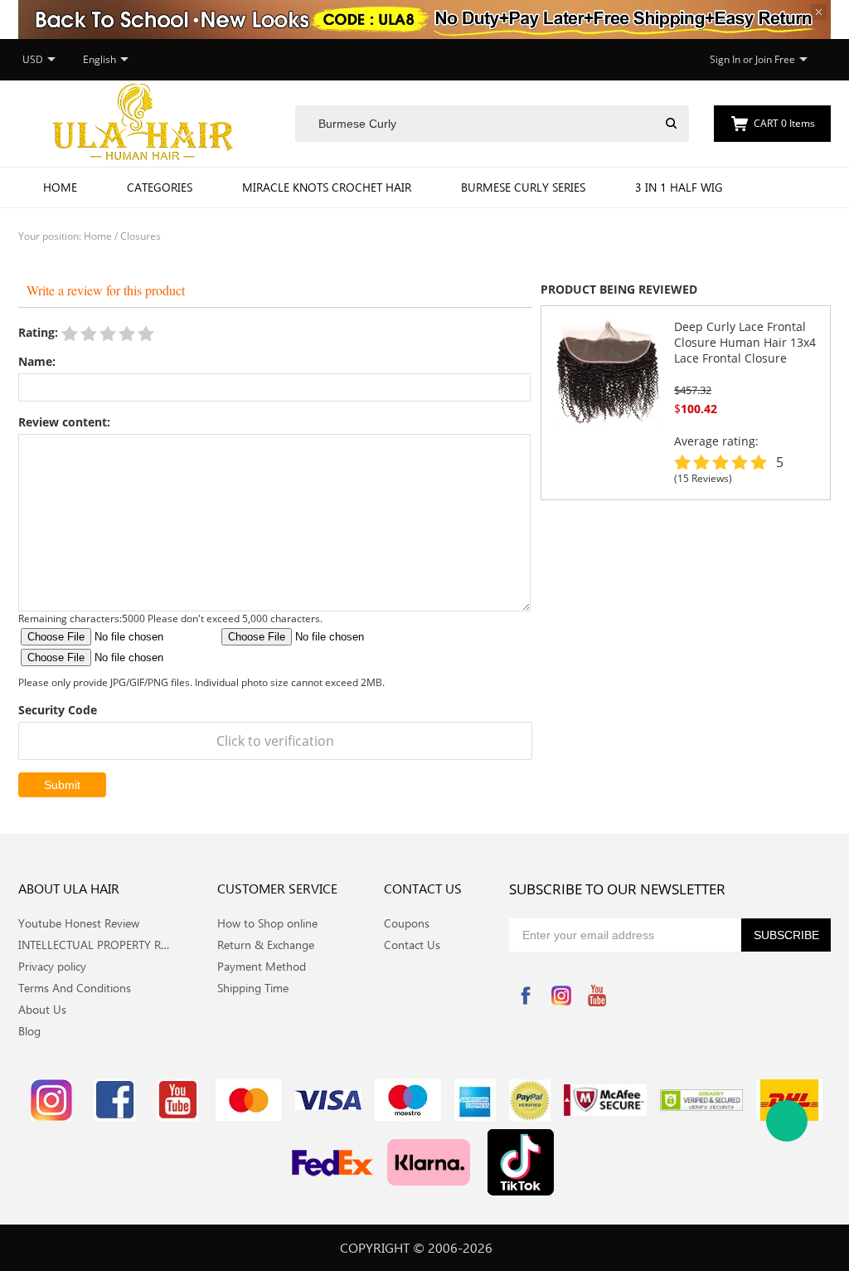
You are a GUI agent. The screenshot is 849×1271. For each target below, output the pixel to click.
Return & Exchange (265, 944)
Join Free (775, 59)
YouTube (597, 995)
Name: (37, 361)
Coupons (406, 923)
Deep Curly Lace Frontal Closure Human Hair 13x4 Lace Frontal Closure (745, 342)
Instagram (561, 995)
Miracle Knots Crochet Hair (326, 187)
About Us (42, 1009)
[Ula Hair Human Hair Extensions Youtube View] (177, 1100)
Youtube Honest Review (78, 923)
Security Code (57, 710)
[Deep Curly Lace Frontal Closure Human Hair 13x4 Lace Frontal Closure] (608, 371)
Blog (29, 1031)
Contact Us (412, 944)
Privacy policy (52, 966)
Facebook (525, 995)
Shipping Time (253, 988)
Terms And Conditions (74, 988)
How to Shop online (267, 923)
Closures (140, 236)
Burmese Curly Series (523, 187)
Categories (159, 187)
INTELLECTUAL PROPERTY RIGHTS (94, 944)
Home (60, 187)
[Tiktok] (520, 1162)
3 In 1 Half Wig (679, 187)
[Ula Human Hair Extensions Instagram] (51, 1100)
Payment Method (261, 966)
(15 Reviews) (703, 478)
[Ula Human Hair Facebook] (114, 1100)
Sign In (725, 59)
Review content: (64, 422)
